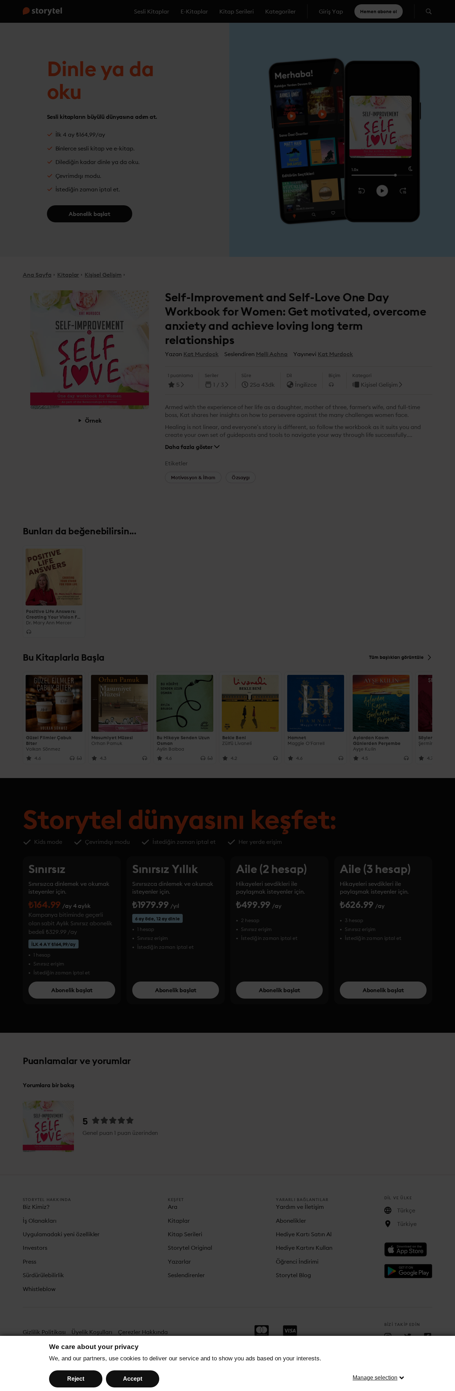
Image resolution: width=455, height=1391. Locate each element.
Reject (75, 1379)
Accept (132, 1379)
